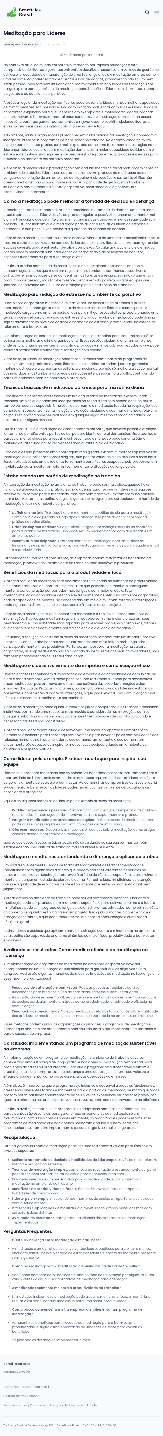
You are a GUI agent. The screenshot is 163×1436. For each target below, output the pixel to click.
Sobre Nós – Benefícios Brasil (26, 1387)
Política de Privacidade (21, 1396)
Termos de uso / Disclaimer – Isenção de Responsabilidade (50, 1405)
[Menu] (157, 13)
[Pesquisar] (147, 12)
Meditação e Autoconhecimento (22, 44)
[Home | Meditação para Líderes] (41, 12)
